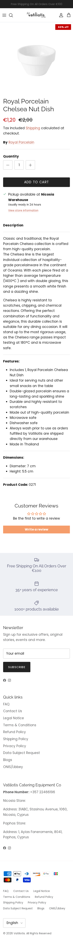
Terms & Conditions (19, 725)
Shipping (33, 128)
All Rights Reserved (38, 933)
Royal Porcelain (21, 142)
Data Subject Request (21, 752)
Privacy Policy (14, 746)
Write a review (36, 529)
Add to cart (36, 182)
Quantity (11, 156)
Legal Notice (13, 718)
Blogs (7, 759)
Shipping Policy (15, 739)
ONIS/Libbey (13, 767)
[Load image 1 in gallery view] (36, 58)
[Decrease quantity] (7, 165)
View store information (23, 210)
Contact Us (12, 711)
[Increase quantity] (30, 165)
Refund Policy (14, 732)
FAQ (6, 704)
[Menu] (4, 15)
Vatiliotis (19, 933)
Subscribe (16, 667)
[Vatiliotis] (36, 15)
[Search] (13, 15)
